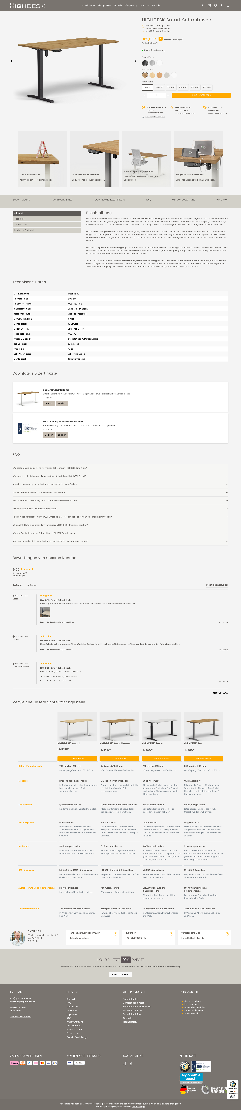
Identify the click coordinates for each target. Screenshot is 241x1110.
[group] (26, 569)
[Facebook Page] (125, 1063)
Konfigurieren (77, 758)
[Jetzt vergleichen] (209, 5)
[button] (45, 612)
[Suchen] (203, 5)
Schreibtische (130, 999)
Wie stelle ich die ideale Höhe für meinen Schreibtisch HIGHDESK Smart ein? (50, 468)
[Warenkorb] (228, 5)
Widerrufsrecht (75, 1021)
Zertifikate (72, 1006)
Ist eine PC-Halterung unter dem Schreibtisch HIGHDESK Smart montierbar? (50, 525)
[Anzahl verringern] (144, 95)
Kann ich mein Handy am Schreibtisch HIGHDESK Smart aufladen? (45, 484)
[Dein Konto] (222, 5)
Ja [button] (73, 622)
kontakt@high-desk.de (22, 1001)
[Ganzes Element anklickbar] (92, 937)
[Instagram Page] (131, 1063)
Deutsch (49, 403)
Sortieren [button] (18, 585)
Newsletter (72, 1010)
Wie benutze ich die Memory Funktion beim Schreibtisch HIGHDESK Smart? (49, 476)
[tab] (217, 585)
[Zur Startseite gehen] (27, 5)
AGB (69, 1018)
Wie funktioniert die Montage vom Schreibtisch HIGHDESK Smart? (45, 500)
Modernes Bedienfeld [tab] (24, 230)
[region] (73, 61)
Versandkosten (111, 1103)
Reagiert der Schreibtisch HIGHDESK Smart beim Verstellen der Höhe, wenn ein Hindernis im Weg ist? (62, 516)
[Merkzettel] (215, 5)
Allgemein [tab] (19, 213)
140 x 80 (183, 87)
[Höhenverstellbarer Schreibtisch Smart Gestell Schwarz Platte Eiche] (68, 61)
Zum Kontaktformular (20, 1016)
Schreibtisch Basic (133, 1010)
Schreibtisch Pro (132, 1014)
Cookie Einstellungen (78, 1037)
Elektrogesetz (74, 1025)
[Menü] (236, 1081)
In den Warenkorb (201, 95)
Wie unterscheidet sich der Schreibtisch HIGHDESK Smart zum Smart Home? (50, 541)
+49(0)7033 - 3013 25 (20, 998)
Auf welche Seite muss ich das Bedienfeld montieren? (39, 492)
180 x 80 (207, 87)
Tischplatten (130, 1021)
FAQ (69, 1002)
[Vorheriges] (12, 61)
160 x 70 (159, 87)
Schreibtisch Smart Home (137, 1006)
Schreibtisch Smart (133, 1002)
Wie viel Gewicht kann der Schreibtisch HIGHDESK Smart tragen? (45, 533)
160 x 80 (195, 87)
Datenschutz (74, 1033)
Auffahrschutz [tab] (21, 224)
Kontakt (71, 999)
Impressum (73, 1014)
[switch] (232, 1096)
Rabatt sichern (120, 974)
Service (72, 992)
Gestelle (127, 1018)
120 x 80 (171, 87)
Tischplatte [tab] (20, 218)
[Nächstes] (134, 61)
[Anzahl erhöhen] (168, 95)
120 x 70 (147, 87)
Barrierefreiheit (75, 1029)
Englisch (62, 403)
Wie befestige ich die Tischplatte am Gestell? (35, 508)
